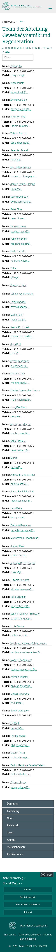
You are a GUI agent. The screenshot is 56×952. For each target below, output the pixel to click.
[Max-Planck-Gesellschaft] (14, 925)
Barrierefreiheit (28, 938)
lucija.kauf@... (18, 319)
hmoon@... (17, 416)
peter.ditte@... (18, 218)
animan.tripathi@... (21, 686)
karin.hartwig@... (20, 260)
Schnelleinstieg (13, 878)
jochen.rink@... (19, 555)
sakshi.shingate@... (21, 618)
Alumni (11, 839)
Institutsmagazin (28, 897)
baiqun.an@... (18, 75)
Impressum (10, 934)
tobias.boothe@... (20, 142)
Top (49, 874)
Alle (7, 52)
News (10, 818)
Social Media (12, 883)
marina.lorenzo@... (21, 399)
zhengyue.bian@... (21, 109)
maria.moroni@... (20, 433)
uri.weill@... (17, 728)
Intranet (28, 912)
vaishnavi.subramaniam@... (26, 652)
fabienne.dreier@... (21, 243)
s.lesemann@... (19, 366)
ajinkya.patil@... (19, 483)
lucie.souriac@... (20, 635)
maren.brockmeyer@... (23, 176)
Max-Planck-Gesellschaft (28, 904)
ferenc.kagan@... (20, 306)
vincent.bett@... (19, 92)
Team (10, 832)
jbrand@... (16, 159)
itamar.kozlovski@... (22, 336)
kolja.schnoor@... (20, 606)
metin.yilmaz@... (20, 757)
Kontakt (28, 889)
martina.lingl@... (20, 382)
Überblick (12, 803)
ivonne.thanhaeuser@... (24, 669)
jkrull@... (15, 353)
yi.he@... (15, 277)
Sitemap (47, 934)
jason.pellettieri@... (21, 500)
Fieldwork (13, 825)
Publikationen (15, 854)
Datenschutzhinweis (30, 934)
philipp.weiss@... (20, 745)
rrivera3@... (17, 572)
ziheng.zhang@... (20, 787)
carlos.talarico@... (21, 774)
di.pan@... (16, 467)
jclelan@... (16, 189)
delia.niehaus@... (20, 450)
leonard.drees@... (20, 231)
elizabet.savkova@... (22, 589)
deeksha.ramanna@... (23, 530)
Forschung (13, 811)
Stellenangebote (16, 846)
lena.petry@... (18, 517)
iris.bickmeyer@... (20, 125)
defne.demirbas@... (21, 201)
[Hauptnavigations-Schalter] (50, 7)
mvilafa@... (17, 702)
